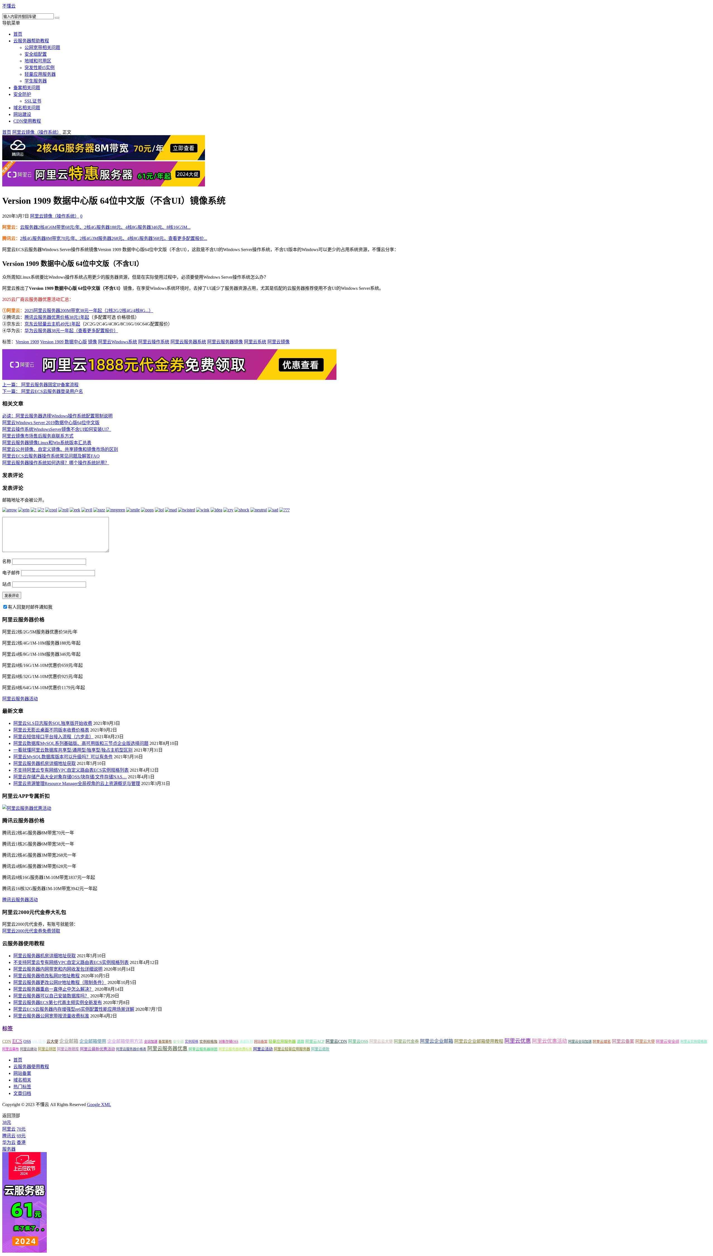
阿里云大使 (645, 1041)
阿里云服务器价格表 (131, 1049)
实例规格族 (208, 1041)
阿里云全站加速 (580, 1042)
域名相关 (22, 1080)
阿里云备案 (623, 1041)
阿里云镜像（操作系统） (36, 132)
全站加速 (150, 1042)
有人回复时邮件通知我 (30, 607)
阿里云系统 (255, 341)
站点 (6, 584)
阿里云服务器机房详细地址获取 (44, 763)
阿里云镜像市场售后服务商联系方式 (38, 436)
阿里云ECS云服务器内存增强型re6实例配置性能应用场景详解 (73, 1009)
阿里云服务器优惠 (167, 1048)
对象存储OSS (228, 1042)
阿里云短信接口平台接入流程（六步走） (53, 736)
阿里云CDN (336, 1041)
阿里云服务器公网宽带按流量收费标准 (51, 1016)
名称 (6, 561)
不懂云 (9, 6)
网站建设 (22, 114)
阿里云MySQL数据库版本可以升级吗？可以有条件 (63, 756)
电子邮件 (11, 572)
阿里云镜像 (278, 341)
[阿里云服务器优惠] (103, 185)
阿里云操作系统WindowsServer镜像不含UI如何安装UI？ (56, 429)
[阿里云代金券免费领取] (169, 378)
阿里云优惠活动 (549, 1041)
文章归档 (22, 1093)
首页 (17, 34)
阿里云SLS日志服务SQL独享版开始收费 (52, 723)
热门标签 (22, 1086)
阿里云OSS (358, 1041)
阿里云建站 (28, 1049)
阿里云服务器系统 (188, 341)
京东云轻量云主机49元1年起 (52, 324)
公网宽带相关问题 (42, 47)
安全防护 (22, 94)
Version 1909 (27, 341)
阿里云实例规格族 (693, 1042)
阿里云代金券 (406, 1041)
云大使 (52, 1041)
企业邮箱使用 (92, 1041)
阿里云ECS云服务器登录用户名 (42, 391)
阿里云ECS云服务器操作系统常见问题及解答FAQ (51, 456)
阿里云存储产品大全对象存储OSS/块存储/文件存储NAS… (70, 776)
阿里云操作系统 (153, 341)
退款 (300, 1041)
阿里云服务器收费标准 (235, 1049)
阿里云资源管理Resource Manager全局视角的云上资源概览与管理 (76, 783)
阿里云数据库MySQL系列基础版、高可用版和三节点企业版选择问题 (80, 743)
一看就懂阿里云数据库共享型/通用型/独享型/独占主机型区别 (73, 750)
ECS (17, 1041)
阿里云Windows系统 (117, 341)
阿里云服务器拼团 (203, 1049)
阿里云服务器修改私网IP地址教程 (46, 975)
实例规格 (191, 1042)
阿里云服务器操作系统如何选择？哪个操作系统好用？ (55, 462)
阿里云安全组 (667, 1041)
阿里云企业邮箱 (436, 1041)
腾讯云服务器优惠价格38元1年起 (57, 317)
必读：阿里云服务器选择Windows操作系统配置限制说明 (57, 416)
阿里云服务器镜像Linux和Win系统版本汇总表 (46, 442)
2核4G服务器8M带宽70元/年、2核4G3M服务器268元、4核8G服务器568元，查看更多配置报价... (113, 238)
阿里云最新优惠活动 (97, 1049)
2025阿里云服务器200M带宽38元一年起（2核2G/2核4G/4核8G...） (89, 310)
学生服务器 (36, 81)
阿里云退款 (320, 1049)
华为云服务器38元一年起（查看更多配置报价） (71, 330)
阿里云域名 (602, 1041)
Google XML (99, 1104)
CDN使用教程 (27, 121)
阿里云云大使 (381, 1041)
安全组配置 (36, 54)
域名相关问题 (26, 107)
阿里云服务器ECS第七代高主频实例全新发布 (57, 1002)
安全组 (178, 1041)
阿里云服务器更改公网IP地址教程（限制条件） (59, 982)
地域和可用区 (38, 61)
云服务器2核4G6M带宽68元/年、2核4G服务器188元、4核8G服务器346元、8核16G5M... (105, 227)
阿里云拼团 (47, 1049)
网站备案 (260, 1042)
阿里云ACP (314, 1041)
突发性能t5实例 (40, 67)
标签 (7, 1028)
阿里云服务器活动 (20, 698)
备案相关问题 (26, 87)
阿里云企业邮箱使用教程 (478, 1041)
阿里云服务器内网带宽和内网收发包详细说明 (57, 969)
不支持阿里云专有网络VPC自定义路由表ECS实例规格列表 (71, 770)
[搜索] (57, 18)
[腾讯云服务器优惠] (103, 158)
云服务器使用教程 (31, 1066)
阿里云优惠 (517, 1041)
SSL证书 (33, 101)
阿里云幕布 (10, 1049)
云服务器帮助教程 (31, 40)
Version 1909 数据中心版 (63, 341)
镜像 (92, 341)
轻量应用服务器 (40, 74)
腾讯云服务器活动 (20, 899)
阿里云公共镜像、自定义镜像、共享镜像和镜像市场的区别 (60, 449)
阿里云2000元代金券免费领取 (31, 931)
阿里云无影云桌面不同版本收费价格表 (51, 730)
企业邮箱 (68, 1041)
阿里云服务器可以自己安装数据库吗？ (51, 995)
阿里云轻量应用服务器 (292, 1049)
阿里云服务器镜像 (225, 341)
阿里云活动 (263, 1049)
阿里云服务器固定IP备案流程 (40, 384)
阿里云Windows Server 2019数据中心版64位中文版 (50, 422)
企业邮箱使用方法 (125, 1041)
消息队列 (246, 1042)
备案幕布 (165, 1042)
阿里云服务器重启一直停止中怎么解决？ (53, 989)
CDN (6, 1041)
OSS (27, 1041)
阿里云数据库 (68, 1049)
